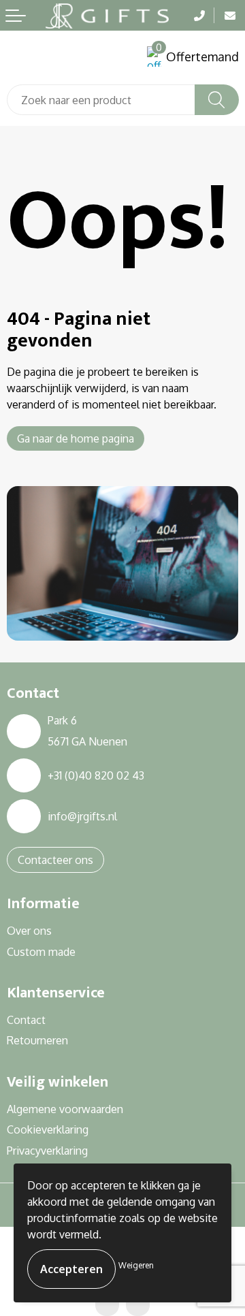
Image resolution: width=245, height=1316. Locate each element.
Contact (26, 1020)
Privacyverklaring (47, 1150)
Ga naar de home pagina (75, 438)
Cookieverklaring (47, 1129)
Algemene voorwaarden (65, 1109)
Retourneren (37, 1040)
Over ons (29, 930)
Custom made (41, 952)
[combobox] (101, 99)
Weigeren (136, 1265)
